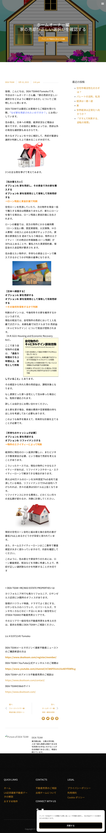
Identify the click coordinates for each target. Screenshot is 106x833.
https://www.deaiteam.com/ (20, 691)
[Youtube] (42, 809)
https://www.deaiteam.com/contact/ (25, 680)
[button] (102, 3)
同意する (71, 825)
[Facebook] (37, 809)
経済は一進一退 (85, 101)
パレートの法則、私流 (88, 96)
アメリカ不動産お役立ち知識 (53, 39)
